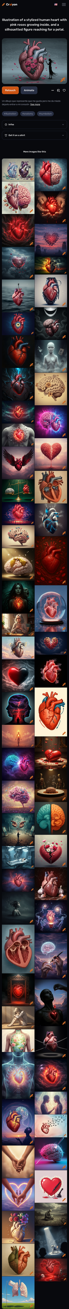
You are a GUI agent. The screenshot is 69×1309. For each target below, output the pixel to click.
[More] (53, 90)
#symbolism (45, 113)
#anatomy (27, 113)
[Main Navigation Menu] (64, 4)
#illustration (10, 113)
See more (35, 104)
